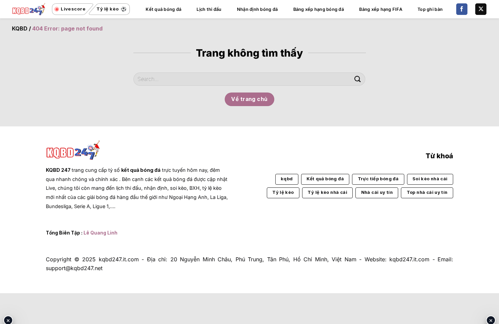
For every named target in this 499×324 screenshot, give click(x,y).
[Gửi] (357, 79)
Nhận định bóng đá (257, 9)
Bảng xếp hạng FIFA (380, 9)
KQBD (19, 28)
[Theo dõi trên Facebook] (461, 9)
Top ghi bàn (430, 9)
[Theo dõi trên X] (480, 9)
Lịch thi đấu (209, 9)
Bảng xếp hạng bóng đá (318, 9)
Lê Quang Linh (100, 233)
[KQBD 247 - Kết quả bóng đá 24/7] (29, 9)
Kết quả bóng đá (163, 9)
